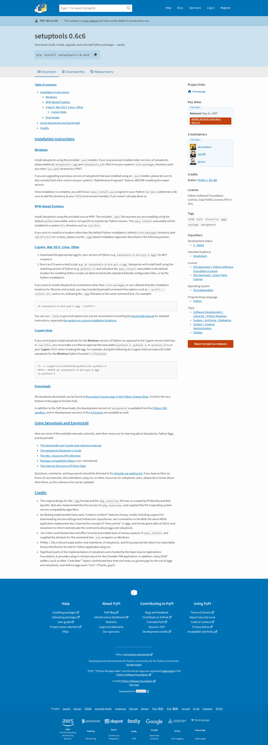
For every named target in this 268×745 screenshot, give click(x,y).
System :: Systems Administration (204, 326)
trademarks (167, 671)
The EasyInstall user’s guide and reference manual (70, 445)
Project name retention (64, 627)
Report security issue (202, 617)
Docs (180, 8)
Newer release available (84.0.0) (206, 121)
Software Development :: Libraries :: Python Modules (210, 314)
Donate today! (134, 665)
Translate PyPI (155, 622)
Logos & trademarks (111, 627)
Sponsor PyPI (157, 627)
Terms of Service (201, 613)
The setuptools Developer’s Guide (60, 451)
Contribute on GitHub (155, 617)
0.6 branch (96, 413)
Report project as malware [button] (210, 344)
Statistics (111, 622)
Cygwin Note (58, 112)
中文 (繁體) (172, 708)
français (77, 708)
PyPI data (195, 107)
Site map (134, 685)
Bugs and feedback (156, 613)
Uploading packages (64, 617)
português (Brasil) (103, 708)
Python (197, 301)
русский (186, 708)
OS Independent (203, 290)
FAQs (66, 632)
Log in (211, 8)
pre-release (91, 21)
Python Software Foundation (132, 675)
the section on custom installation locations (89, 321)
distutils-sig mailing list (128, 473)
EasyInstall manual (142, 316)
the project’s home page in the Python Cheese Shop (117, 397)
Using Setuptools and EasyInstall (60, 123)
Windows (51, 97)
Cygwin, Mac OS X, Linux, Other (64, 107)
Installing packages (64, 613)
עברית (196, 708)
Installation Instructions (54, 92)
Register (226, 8)
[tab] (47, 72)
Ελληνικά (133, 708)
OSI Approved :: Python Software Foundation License (213, 269)
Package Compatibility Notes (57, 461)
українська (120, 708)
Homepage (199, 92)
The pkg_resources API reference (60, 456)
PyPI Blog (109, 613)
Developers (200, 256)
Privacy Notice (200, 627)
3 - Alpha (198, 245)
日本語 (88, 708)
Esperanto (207, 708)
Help (168, 8)
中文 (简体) (158, 708)
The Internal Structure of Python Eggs (63, 466)
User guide (64, 622)
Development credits (155, 632)
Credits (44, 128)
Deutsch (145, 708)
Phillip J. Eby (205, 180)
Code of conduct (201, 622)
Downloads (53, 117)
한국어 (219, 708)
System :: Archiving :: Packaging (212, 320)
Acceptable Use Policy (201, 632)
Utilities (198, 333)
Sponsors (195, 8)
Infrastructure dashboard (109, 617)
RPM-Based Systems (58, 102)
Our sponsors (111, 632)
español (66, 708)
